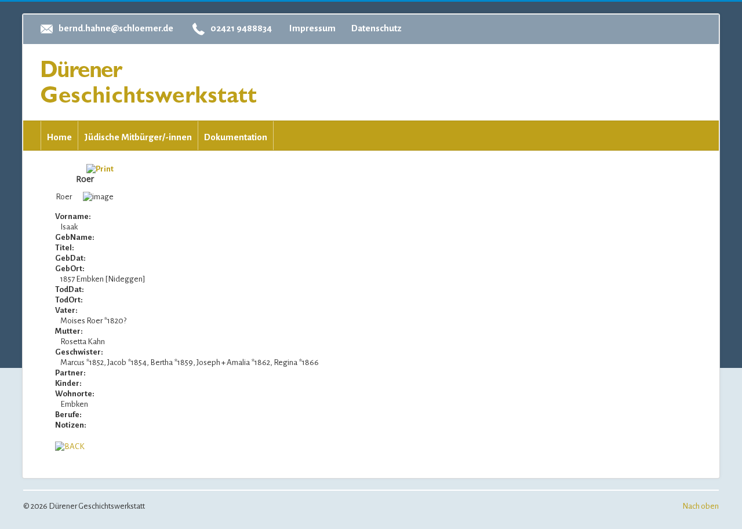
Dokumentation (235, 137)
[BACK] (70, 446)
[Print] (100, 168)
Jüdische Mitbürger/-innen (138, 137)
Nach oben (700, 506)
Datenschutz (376, 28)
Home (59, 137)
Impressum (312, 28)
